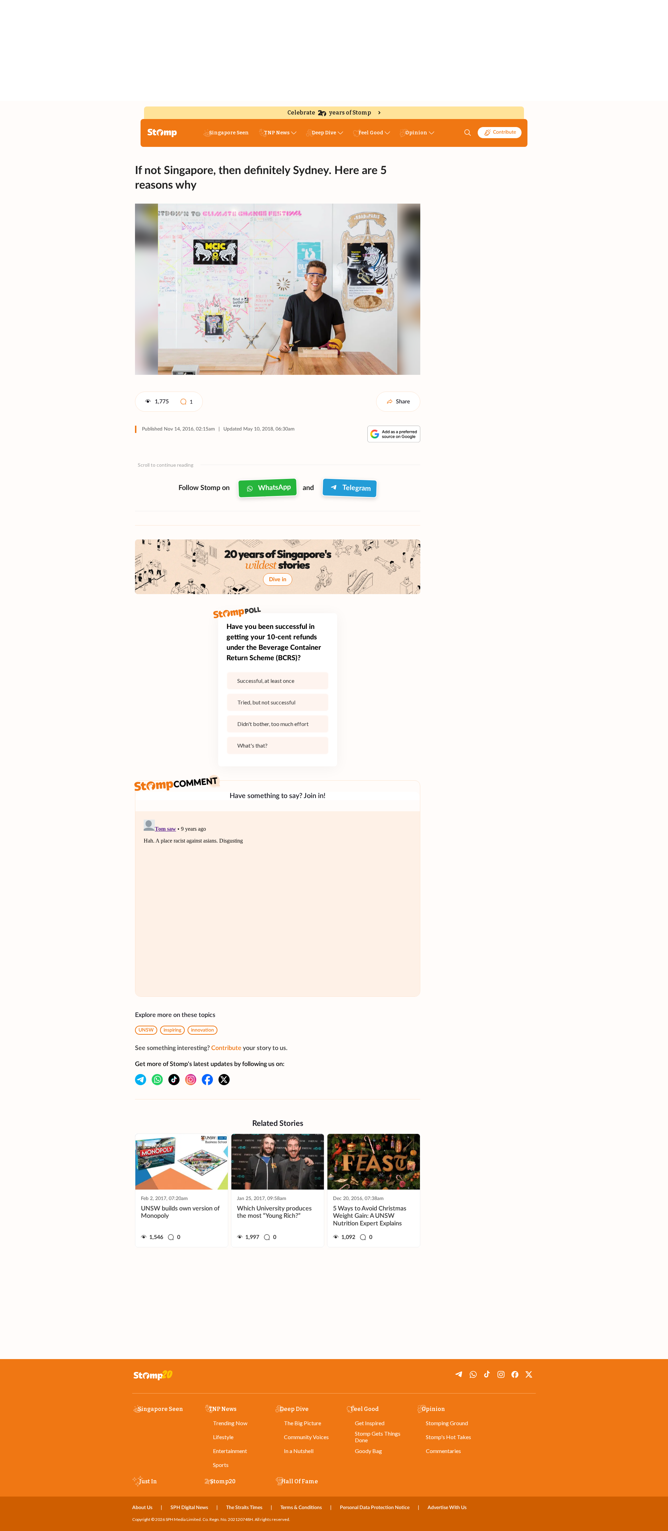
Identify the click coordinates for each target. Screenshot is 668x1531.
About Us (142, 1507)
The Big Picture (302, 1423)
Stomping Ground (447, 1423)
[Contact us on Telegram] (140, 1079)
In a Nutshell (298, 1450)
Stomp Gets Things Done (377, 1436)
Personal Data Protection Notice (374, 1507)
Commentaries (443, 1450)
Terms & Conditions (301, 1507)
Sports (221, 1464)
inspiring (172, 1030)
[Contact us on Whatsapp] (157, 1079)
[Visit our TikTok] (174, 1079)
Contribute (504, 132)
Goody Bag (368, 1450)
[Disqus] (277, 904)
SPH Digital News (189, 1507)
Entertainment (230, 1450)
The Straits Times (244, 1507)
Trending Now (230, 1423)
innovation (202, 1030)
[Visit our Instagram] (190, 1079)
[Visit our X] (224, 1079)
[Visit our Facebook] (207, 1079)
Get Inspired (369, 1423)
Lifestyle (223, 1437)
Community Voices (306, 1437)
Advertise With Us (447, 1507)
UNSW (146, 1030)
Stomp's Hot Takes (448, 1437)
